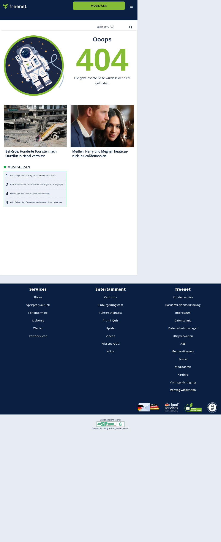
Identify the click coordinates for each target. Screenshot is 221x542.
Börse (38, 297)
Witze (110, 351)
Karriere (183, 375)
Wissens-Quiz (110, 344)
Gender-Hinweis (183, 351)
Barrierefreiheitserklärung (182, 305)
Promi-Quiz (110, 320)
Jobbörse (38, 320)
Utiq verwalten (183, 336)
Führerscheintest (110, 313)
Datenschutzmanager (182, 328)
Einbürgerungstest (110, 305)
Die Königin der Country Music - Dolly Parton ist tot (32, 175)
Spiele (110, 328)
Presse (183, 359)
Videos (110, 336)
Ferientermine (37, 313)
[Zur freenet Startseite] (13, 4)
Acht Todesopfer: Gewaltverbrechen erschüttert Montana (36, 202)
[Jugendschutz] (110, 423)
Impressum (183, 313)
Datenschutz (183, 320)
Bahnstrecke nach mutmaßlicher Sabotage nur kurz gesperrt (37, 184)
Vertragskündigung (183, 382)
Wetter (38, 328)
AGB (183, 344)
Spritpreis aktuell (37, 305)
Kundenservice (183, 297)
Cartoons (110, 297)
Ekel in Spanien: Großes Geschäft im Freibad (30, 193)
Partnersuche (38, 336)
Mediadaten (183, 367)
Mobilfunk (99, 6)
